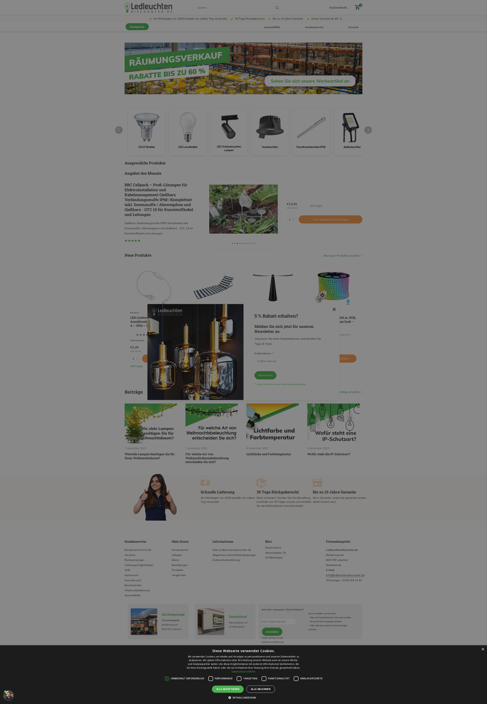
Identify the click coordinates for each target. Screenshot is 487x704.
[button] (243, 697)
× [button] (482, 649)
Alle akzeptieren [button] (227, 689)
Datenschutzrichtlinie (243, 671)
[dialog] (243, 674)
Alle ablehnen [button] (261, 689)
